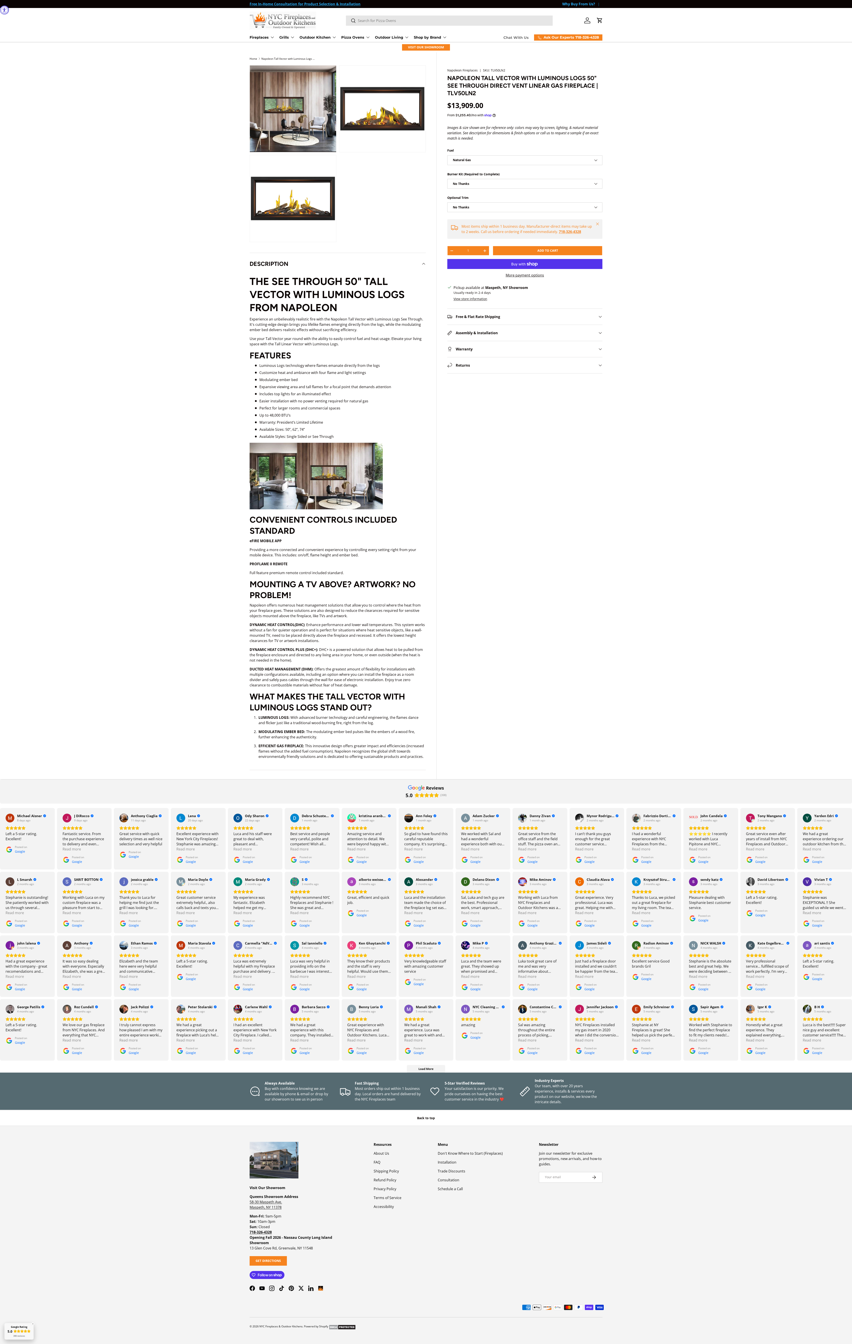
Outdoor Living (389, 37)
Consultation (448, 1180)
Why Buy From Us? (578, 4)
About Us (381, 1153)
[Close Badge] (32, 1323)
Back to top (426, 1118)
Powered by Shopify (316, 1326)
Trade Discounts (451, 1171)
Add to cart (547, 250)
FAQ (377, 1162)
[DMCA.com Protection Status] (342, 1326)
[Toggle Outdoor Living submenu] (406, 37)
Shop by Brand (427, 37)
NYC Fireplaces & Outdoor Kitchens (281, 1326)
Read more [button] (72, 849)
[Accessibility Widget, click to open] (4, 10)
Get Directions (268, 1261)
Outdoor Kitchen (315, 37)
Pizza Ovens (352, 37)
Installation (447, 1162)
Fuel (450, 150)
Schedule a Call (450, 1188)
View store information (470, 299)
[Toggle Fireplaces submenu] (272, 37)
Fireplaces (259, 37)
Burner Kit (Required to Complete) (473, 174)
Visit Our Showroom (426, 47)
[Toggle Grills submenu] (292, 37)
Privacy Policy (385, 1188)
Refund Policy (385, 1180)
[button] (600, 20)
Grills (284, 37)
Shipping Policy (386, 1171)
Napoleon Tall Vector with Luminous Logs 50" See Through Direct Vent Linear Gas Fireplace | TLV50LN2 (288, 59)
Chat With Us (516, 38)
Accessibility (384, 1206)
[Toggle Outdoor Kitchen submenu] (334, 37)
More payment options (525, 275)
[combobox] (449, 21)
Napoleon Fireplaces (462, 70)
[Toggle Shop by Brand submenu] (444, 37)
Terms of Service (387, 1197)
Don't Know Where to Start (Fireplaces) (470, 1153)
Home (253, 59)
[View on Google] (10, 818)
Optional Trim (458, 198)
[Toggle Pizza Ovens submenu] (368, 37)
